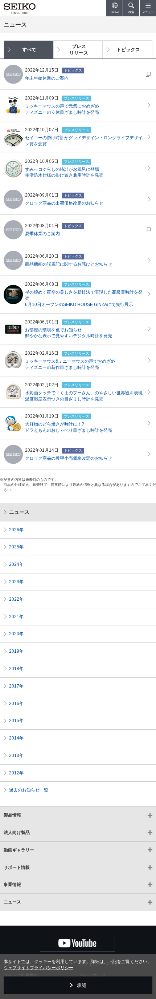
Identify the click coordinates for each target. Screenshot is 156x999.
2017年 (16, 686)
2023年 (16, 581)
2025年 (16, 546)
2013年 (16, 755)
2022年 (16, 599)
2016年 (16, 703)
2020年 (16, 633)
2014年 (16, 738)
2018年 (16, 668)
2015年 (16, 720)
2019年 (16, 651)
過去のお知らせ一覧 (28, 790)
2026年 (16, 529)
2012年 (16, 773)
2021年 (16, 616)
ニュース (19, 512)
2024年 (16, 564)
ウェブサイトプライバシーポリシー (38, 967)
